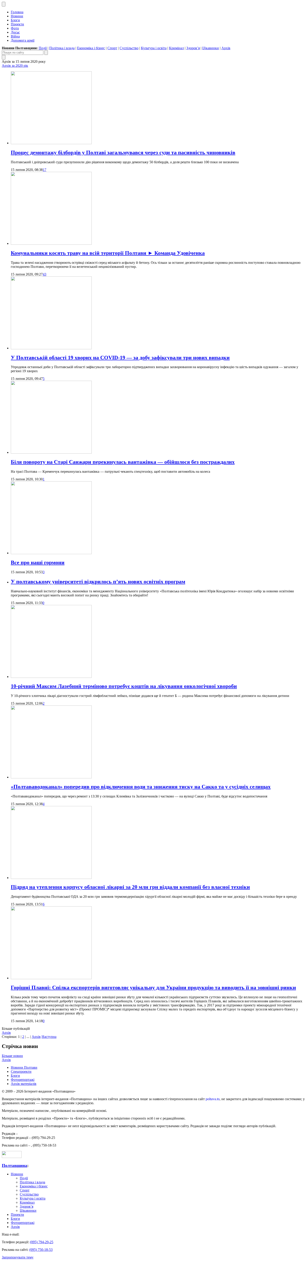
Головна (17, 12)
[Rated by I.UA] (12, 1157)
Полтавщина (14, 1165)
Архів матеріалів (23, 1084)
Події (43, 48)
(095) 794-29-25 (41, 1242)
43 (44, 274)
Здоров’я (193, 48)
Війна (15, 36)
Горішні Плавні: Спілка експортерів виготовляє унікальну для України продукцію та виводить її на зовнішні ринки (153, 987)
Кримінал (176, 48)
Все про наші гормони (38, 562)
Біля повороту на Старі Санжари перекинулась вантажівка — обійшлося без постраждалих (123, 462)
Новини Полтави (24, 1067)
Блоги (15, 20)
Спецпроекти (21, 1071)
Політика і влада (62, 48)
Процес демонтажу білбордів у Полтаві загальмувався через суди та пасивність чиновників (123, 152)
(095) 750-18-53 (41, 1250)
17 (44, 170)
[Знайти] (46, 52)
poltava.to (213, 1099)
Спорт (112, 48)
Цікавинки (210, 48)
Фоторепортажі (22, 1080)
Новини (17, 16)
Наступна (49, 1037)
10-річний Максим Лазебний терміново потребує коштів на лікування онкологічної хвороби (124, 686)
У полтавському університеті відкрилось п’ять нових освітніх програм (98, 581)
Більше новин (12, 1056)
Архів (225, 48)
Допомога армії (22, 40)
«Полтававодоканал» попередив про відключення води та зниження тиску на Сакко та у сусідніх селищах (141, 787)
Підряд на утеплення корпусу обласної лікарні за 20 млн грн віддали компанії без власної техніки (130, 887)
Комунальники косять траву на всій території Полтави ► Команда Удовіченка (108, 253)
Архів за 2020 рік (15, 65)
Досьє (15, 32)
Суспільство (129, 48)
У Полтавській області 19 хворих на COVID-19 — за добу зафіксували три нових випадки (120, 358)
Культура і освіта (154, 48)
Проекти (17, 24)
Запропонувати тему (17, 1257)
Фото (15, 28)
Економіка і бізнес (91, 48)
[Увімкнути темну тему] (3, 4)
